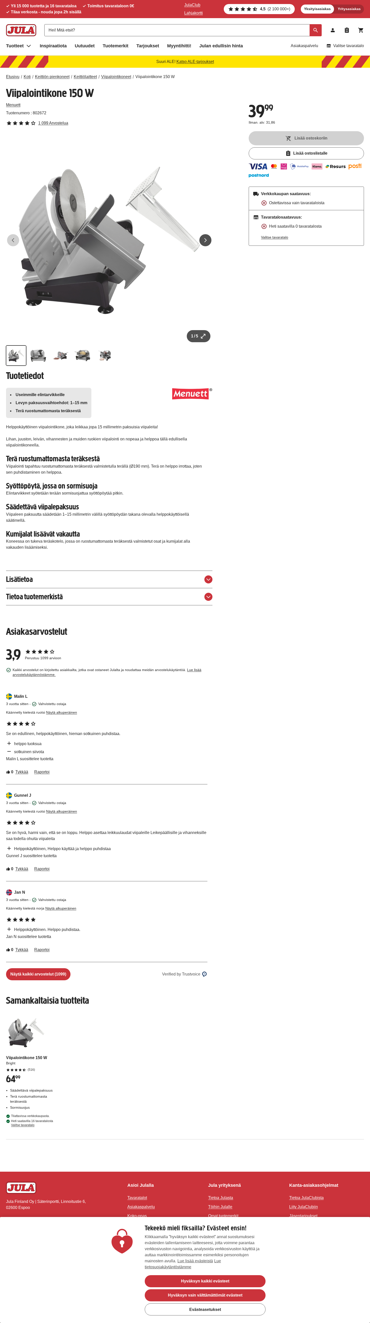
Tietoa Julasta (220, 1198)
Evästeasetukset (205, 1309)
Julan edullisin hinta (221, 45)
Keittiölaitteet (85, 77)
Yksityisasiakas (317, 9)
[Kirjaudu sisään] (333, 30)
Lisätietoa (19, 579)
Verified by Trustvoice (181, 974)
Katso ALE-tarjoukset (195, 61)
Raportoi (42, 772)
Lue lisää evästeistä (195, 1261)
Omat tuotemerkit (223, 1216)
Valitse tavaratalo (348, 46)
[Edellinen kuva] (13, 240)
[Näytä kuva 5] (105, 355)
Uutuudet (85, 45)
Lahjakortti (193, 13)
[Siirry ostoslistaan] (347, 30)
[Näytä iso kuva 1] (109, 240)
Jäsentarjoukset (303, 1216)
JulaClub (192, 5)
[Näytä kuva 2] (38, 355)
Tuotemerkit (115, 45)
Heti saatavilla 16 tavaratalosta (32, 1123)
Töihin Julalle (220, 1207)
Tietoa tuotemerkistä (34, 596)
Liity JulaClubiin (303, 1207)
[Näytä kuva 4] (82, 355)
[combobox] (183, 30)
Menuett (13, 105)
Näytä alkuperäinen (61, 712)
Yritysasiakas (349, 9)
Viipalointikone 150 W (155, 77)
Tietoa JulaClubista (306, 1198)
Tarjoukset (147, 45)
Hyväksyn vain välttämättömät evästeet (205, 1295)
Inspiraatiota (53, 45)
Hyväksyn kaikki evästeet (205, 1281)
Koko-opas (137, 1216)
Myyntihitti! (179, 45)
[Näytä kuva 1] (16, 355)
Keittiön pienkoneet (52, 77)
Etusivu (12, 77)
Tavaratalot (137, 1198)
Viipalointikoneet (116, 77)
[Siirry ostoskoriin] (361, 30)
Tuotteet (15, 45)
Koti (27, 77)
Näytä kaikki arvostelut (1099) (38, 974)
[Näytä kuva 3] (60, 355)
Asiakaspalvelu (304, 46)
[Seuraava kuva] (205, 240)
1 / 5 (194, 336)
